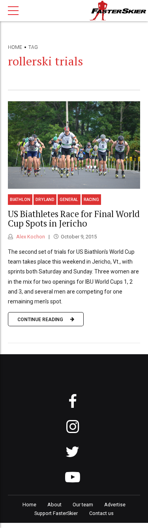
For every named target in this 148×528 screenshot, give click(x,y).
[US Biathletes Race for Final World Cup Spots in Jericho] (74, 145)
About (54, 505)
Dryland (45, 199)
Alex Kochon (30, 237)
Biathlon (20, 199)
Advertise (115, 505)
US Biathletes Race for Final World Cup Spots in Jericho (74, 218)
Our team (83, 505)
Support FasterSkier (56, 513)
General (69, 199)
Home (15, 47)
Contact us (101, 513)
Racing (91, 199)
